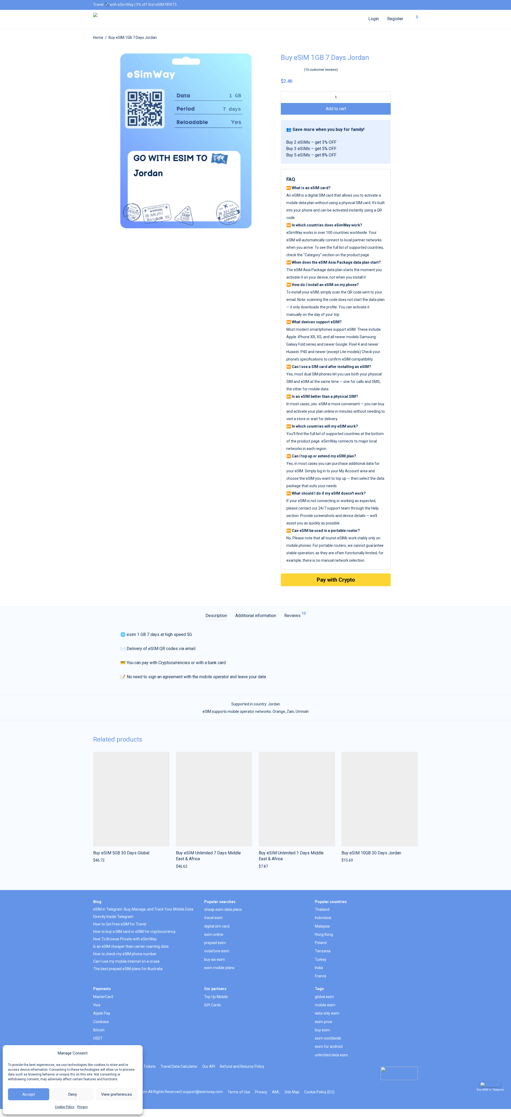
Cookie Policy (65, 1107)
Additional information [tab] (255, 615)
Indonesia (323, 918)
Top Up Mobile (216, 997)
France (320, 976)
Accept (28, 1094)
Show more (101, 860)
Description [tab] (216, 615)
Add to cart (336, 108)
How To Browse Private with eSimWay (125, 939)
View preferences (116, 1094)
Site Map (292, 1092)
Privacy (82, 1107)
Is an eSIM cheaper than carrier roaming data (130, 946)
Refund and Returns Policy (242, 1066)
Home (98, 37)
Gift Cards (212, 1005)
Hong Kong (324, 934)
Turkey (320, 959)
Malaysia (322, 926)
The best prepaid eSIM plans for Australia (128, 969)
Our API (208, 1066)
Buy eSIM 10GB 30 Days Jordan (371, 852)
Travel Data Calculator (178, 1066)
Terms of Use (239, 1092)
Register (395, 18)
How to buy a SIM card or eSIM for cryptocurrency (134, 931)
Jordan (274, 704)
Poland (321, 943)
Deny (72, 1094)
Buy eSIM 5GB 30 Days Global (121, 852)
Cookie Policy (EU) (319, 1092)
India (319, 968)
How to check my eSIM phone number (124, 954)
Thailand (322, 909)
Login (373, 18)
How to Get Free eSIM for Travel (119, 924)
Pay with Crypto (336, 580)
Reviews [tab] (295, 614)
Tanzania (323, 951)
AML (276, 1092)
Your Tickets (145, 1066)
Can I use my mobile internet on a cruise (126, 961)
